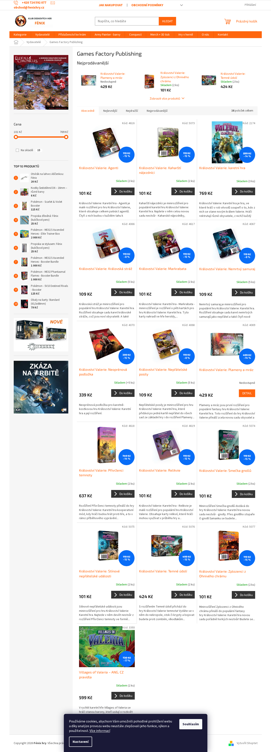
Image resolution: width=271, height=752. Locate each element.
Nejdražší (132, 111)
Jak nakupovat (111, 5)
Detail (247, 393)
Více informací (100, 730)
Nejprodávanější (157, 111)
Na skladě (30, 150)
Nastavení (80, 741)
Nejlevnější (110, 111)
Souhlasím (191, 724)
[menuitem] (20, 34)
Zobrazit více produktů (165, 98)
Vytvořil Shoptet (247, 743)
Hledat (167, 21)
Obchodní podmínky (147, 5)
